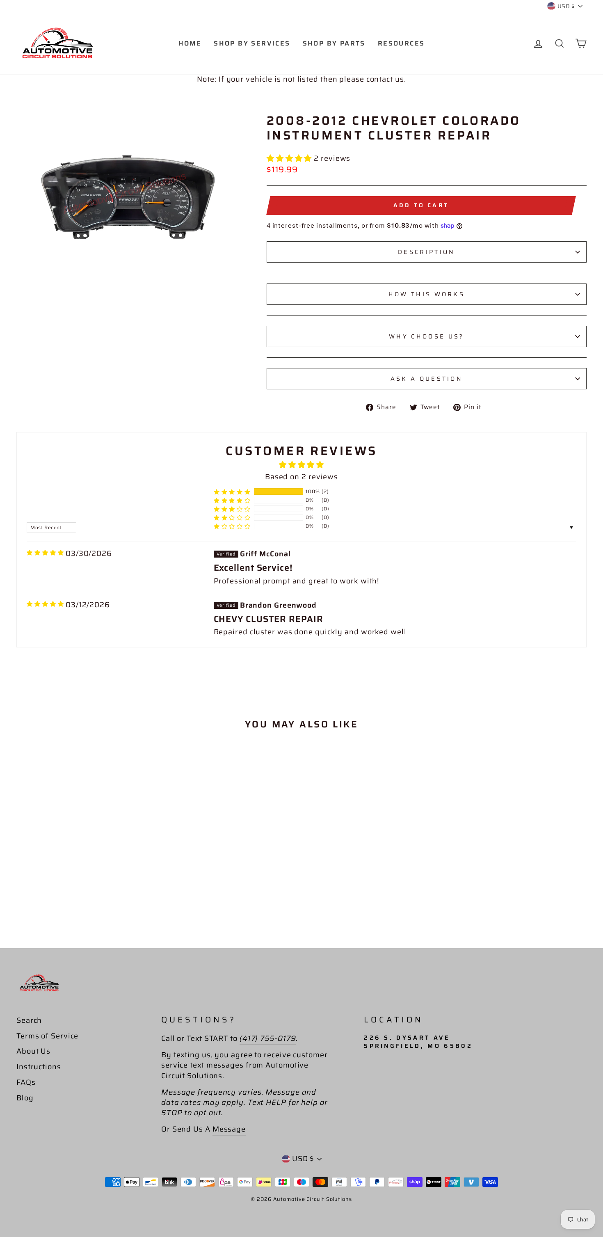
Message (229, 1129)
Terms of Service (47, 1036)
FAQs (26, 1082)
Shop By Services (252, 43)
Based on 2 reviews (301, 476)
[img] (45, 553)
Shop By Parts (334, 43)
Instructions (38, 1066)
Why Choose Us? (426, 336)
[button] (290, 158)
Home (190, 43)
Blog (25, 1098)
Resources (401, 43)
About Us (33, 1051)
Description (426, 251)
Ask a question (427, 378)
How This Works (426, 294)
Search (29, 1020)
